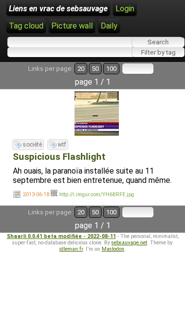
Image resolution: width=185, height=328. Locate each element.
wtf (62, 144)
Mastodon (113, 249)
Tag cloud (26, 25)
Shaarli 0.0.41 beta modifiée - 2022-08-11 (61, 236)
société (32, 144)
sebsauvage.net (129, 242)
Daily (109, 25)
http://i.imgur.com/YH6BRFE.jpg (96, 194)
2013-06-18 (36, 194)
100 (111, 68)
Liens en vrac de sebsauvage (58, 8)
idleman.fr (71, 249)
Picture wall (72, 25)
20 (80, 68)
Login (124, 8)
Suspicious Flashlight (59, 156)
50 (95, 68)
